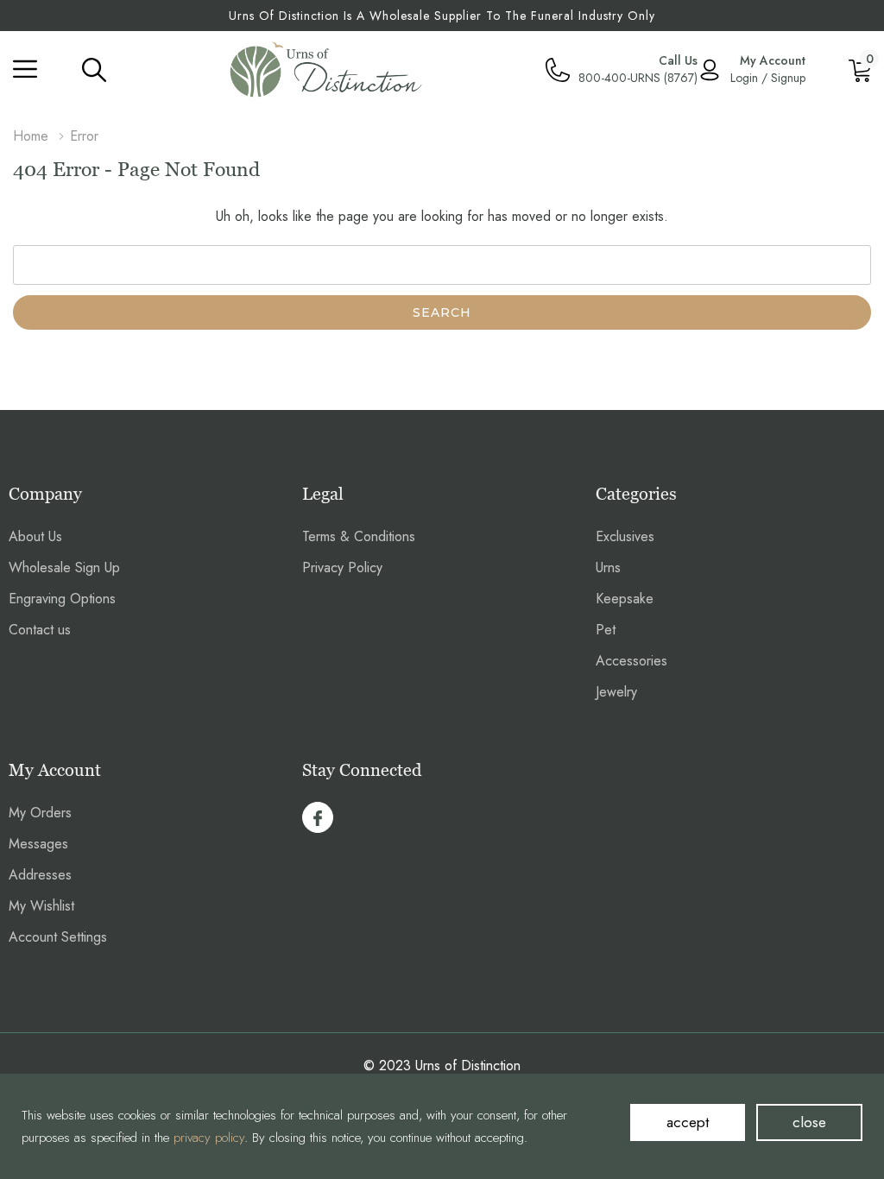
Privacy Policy (342, 567)
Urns (608, 567)
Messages (38, 844)
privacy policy (209, 1137)
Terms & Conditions (358, 536)
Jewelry (616, 692)
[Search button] (94, 69)
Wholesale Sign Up (64, 567)
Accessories (631, 661)
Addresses (40, 875)
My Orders (40, 813)
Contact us (40, 630)
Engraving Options (62, 598)
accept (687, 1122)
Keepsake (625, 598)
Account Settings (58, 937)
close (809, 1122)
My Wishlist (41, 906)
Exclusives (625, 536)
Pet (606, 630)
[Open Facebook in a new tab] (317, 818)
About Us (35, 536)
